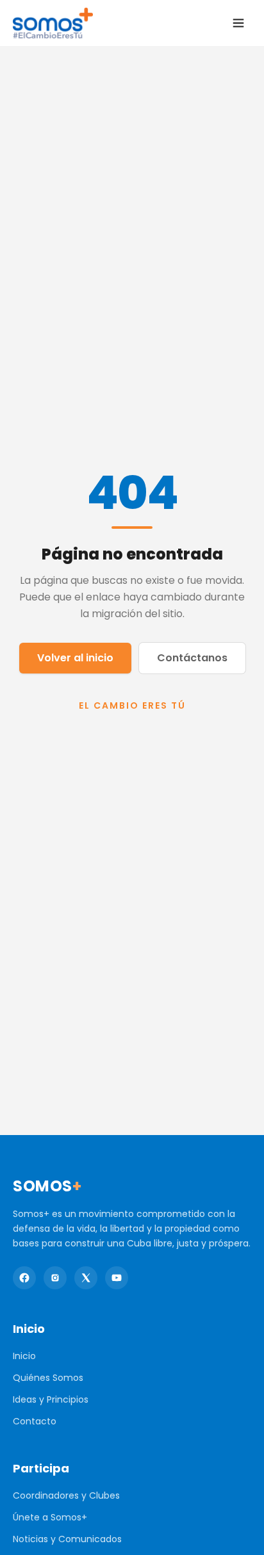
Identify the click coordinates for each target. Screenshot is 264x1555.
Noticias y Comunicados (67, 1539)
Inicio (24, 1356)
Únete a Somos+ (50, 1517)
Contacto (34, 1421)
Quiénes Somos (48, 1377)
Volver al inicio (75, 657)
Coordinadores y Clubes (66, 1495)
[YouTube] (116, 1277)
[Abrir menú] (238, 23)
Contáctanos (192, 657)
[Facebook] (24, 1277)
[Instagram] (55, 1277)
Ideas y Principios (50, 1399)
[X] (85, 1277)
